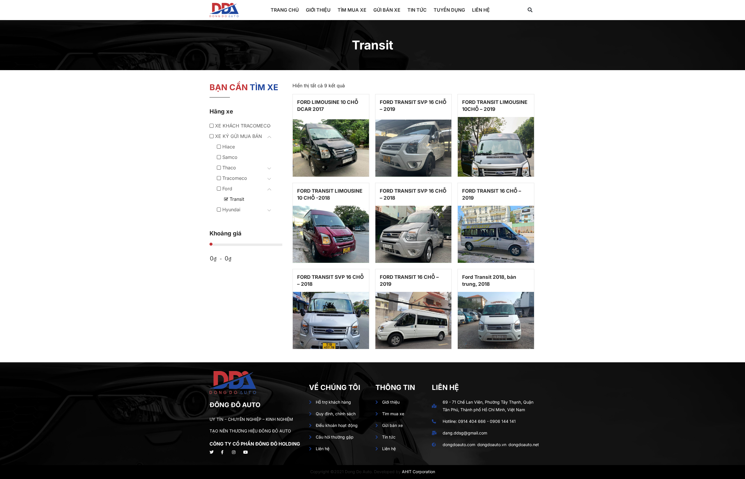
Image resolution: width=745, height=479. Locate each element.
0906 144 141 (503, 421)
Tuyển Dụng (449, 10)
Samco (229, 157)
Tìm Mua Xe (352, 10)
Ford (227, 188)
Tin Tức (417, 10)
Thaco (229, 167)
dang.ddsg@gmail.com (465, 432)
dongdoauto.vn (491, 444)
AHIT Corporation (418, 471)
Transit (237, 199)
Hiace (228, 146)
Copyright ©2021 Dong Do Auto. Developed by (356, 471)
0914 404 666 (472, 421)
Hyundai (231, 209)
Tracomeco (234, 178)
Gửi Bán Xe (386, 10)
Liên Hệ (481, 10)
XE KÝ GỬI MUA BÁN (238, 136)
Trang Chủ (285, 10)
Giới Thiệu (318, 10)
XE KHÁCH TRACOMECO (242, 125)
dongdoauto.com (459, 444)
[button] (530, 10)
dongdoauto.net (523, 444)
